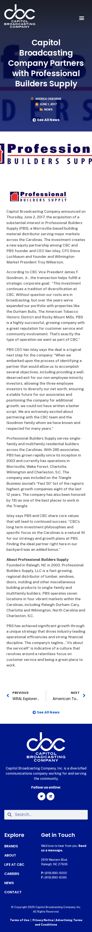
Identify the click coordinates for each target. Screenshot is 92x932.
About (10, 855)
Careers (11, 874)
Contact (13, 892)
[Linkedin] (50, 796)
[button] (82, 18)
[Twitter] (41, 796)
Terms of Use (19, 920)
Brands (11, 846)
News (48, 109)
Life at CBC (14, 865)
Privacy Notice (43, 920)
